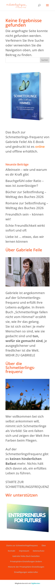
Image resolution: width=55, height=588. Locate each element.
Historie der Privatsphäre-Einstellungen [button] (26, 567)
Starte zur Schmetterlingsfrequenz (22, 545)
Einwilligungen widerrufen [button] (26, 572)
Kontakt (11, 551)
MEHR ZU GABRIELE (20, 355)
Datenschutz (38, 551)
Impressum (24, 551)
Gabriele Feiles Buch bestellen (26, 556)
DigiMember (35, 583)
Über (44, 545)
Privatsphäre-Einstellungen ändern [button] (26, 561)
